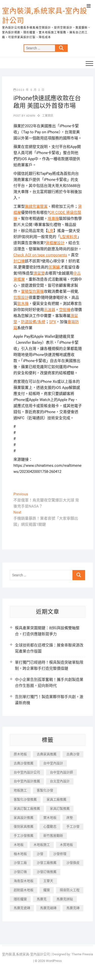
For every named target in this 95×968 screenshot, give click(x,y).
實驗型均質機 (32, 291)
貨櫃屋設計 (55, 243)
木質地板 (66, 845)
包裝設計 (21, 297)
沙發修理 (59, 854)
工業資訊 (47, 115)
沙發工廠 (20, 863)
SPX (52, 322)
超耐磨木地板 (23, 890)
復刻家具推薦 (23, 826)
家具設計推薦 (23, 817)
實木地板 (49, 817)
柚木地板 (20, 854)
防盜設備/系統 (33, 322)
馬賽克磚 (73, 908)
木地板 (19, 845)
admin (30, 115)
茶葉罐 (54, 267)
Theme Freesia (82, 954)
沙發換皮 (73, 863)
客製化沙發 (45, 790)
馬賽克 (42, 899)
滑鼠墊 (39, 273)
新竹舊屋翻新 (53, 835)
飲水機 (23, 303)
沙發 (40, 854)
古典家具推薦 (46, 754)
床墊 (69, 817)
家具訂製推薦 (60, 808)
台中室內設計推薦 (27, 781)
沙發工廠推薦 (46, 863)
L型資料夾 (68, 237)
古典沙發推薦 (23, 763)
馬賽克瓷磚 (22, 908)
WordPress (54, 961)
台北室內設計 (60, 781)
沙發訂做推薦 (46, 872)
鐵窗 (46, 890)
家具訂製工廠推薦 (27, 808)
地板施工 (20, 790)
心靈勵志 (49, 826)
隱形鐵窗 (20, 899)
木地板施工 (41, 845)
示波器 (49, 309)
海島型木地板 (23, 881)
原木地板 (20, 754)
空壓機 (64, 309)
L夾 (50, 230)
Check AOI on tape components (40, 255)
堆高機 (53, 218)
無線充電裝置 (36, 206)
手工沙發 (73, 826)
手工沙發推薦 (23, 835)
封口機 (19, 261)
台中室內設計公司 (27, 772)
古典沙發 (73, 754)
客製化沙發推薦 (25, 799)
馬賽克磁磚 (48, 908)
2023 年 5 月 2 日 (30, 90)
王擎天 (48, 881)
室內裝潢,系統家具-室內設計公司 (44, 16)
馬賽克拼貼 (64, 899)
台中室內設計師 (61, 772)
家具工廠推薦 (56, 799)
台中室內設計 (53, 763)
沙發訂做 (20, 872)
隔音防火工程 (70, 890)
